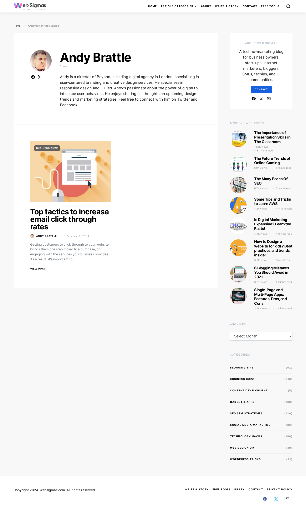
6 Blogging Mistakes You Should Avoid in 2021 (271, 272)
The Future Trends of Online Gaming (272, 160)
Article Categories (177, 6)
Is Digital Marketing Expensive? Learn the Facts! (272, 224)
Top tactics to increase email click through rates (69, 219)
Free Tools (270, 6)
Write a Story (227, 6)
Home (152, 6)
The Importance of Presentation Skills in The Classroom (272, 137)
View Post (38, 268)
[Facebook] (253, 98)
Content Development (249, 390)
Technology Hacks (246, 436)
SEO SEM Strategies (246, 413)
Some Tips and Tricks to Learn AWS (272, 201)
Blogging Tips (242, 367)
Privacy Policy (279, 489)
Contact (250, 6)
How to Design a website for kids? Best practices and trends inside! (273, 248)
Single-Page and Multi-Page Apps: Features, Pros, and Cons (270, 297)
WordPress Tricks (245, 459)
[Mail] (268, 98)
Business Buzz (47, 148)
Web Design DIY (242, 447)
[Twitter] (261, 98)
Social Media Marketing (250, 424)
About (206, 6)
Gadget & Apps (242, 401)
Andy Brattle (46, 236)
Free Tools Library (229, 489)
